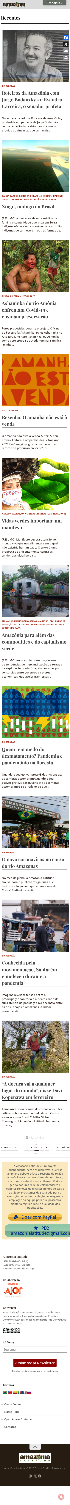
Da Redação (9, 85)
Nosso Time (11, 1412)
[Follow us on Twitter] (35, 1476)
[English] (10, 1392)
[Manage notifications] (61, 1497)
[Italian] (19, 1392)
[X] (66, 44)
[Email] (66, 51)
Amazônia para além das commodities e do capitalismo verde (34, 641)
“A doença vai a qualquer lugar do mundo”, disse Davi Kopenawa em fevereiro (32, 1090)
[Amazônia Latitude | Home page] (17, 4)
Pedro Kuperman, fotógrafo (18, 296)
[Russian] (29, 1392)
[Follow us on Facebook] (39, 1476)
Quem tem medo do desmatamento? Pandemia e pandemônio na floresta (32, 756)
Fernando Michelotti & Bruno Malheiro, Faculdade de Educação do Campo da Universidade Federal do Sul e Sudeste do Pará (33, 624)
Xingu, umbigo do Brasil (28, 206)
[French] (24, 1392)
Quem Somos (12, 1404)
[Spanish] (15, 1392)
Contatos (10, 1427)
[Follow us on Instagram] (30, 1476)
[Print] (66, 57)
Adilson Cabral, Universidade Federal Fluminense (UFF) (34, 513)
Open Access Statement (19, 1419)
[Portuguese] (5, 1392)
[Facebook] (66, 37)
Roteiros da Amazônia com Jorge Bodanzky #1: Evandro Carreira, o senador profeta (32, 99)
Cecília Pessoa (10, 410)
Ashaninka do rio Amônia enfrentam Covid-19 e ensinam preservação (29, 309)
